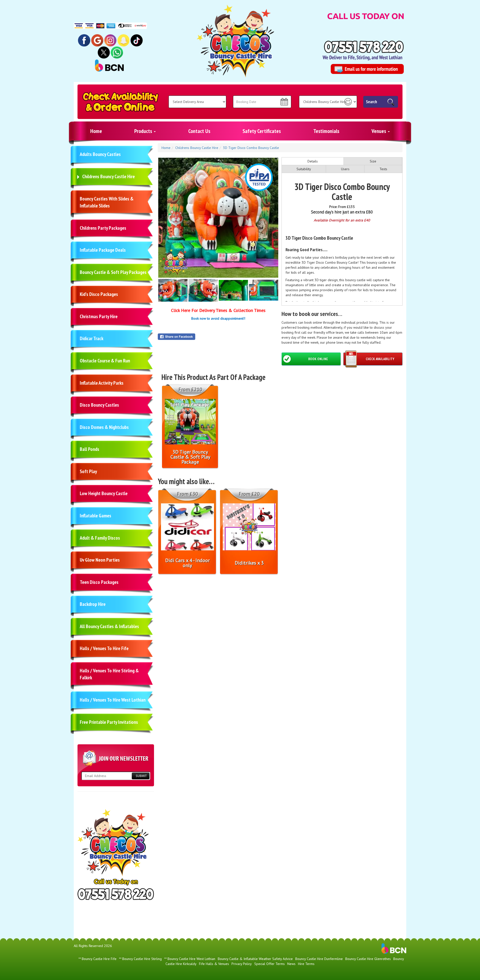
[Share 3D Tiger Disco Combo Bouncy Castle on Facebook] (218, 336)
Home (96, 130)
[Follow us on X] (104, 52)
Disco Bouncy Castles (99, 405)
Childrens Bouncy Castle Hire (108, 176)
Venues (379, 130)
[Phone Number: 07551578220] (364, 46)
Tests (383, 169)
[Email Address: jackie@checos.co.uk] (367, 69)
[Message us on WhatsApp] (117, 52)
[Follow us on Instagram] (110, 40)
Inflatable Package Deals (103, 250)
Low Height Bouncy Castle (104, 493)
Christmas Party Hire (99, 316)
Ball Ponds (89, 449)
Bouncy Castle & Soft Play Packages (113, 272)
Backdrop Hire (93, 604)
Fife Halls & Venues (214, 964)
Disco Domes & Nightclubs (104, 427)
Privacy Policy (242, 964)
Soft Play (88, 471)
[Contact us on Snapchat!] (124, 40)
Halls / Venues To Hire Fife (104, 648)
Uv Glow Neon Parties (100, 560)
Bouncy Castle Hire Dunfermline (319, 959)
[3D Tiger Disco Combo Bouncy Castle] (218, 217)
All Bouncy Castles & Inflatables (109, 626)
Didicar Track (91, 338)
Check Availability (380, 359)
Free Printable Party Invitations (109, 722)
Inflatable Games (95, 515)
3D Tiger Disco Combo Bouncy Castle (251, 147)
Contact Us (199, 130)
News (291, 964)
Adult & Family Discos (100, 538)
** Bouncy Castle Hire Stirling (140, 959)
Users (345, 169)
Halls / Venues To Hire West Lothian (113, 700)
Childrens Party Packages (103, 228)
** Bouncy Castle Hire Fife (97, 959)
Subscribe (140, 776)
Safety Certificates (261, 130)
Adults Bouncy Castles (100, 154)
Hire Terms (306, 964)
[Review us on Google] (97, 40)
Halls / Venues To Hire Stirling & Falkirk (109, 674)
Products (143, 130)
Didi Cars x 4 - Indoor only (187, 563)
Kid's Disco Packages (99, 294)
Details (313, 161)
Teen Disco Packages (99, 582)
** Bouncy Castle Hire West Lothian (189, 959)
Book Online (318, 359)
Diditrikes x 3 (249, 562)
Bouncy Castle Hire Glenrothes (368, 959)
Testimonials (326, 130)
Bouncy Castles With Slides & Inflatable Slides (107, 202)
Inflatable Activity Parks (102, 383)
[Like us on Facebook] (84, 40)
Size (373, 161)
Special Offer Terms (269, 964)
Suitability (303, 169)
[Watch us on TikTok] (136, 40)
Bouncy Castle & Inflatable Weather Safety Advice (255, 959)
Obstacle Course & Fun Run (105, 360)
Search (371, 101)
